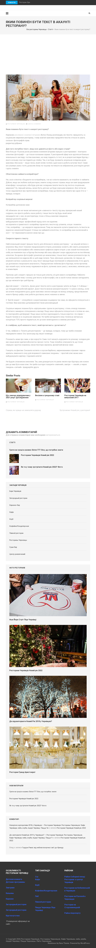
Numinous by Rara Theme (58, 943)
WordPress (85, 943)
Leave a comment (34, 124)
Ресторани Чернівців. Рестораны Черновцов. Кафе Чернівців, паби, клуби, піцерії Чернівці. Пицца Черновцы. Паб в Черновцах (46, 940)
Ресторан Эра (24, 2)
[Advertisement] (48, 52)
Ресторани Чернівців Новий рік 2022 (37, 455)
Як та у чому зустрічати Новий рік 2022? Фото (42, 467)
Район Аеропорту (72, 913)
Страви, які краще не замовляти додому (23, 410)
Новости (11, 2)
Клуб (11, 519)
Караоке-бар (14, 505)
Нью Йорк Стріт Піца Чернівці (22, 620)
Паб (37, 896)
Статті (50, 29)
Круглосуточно (13, 916)
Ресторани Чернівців (15, 124)
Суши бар (13, 547)
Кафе (11, 512)
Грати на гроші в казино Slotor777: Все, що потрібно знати (36, 450)
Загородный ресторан (18, 498)
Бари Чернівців (15, 491)
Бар (36, 877)
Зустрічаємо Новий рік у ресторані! (75, 410)
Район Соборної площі (74, 877)
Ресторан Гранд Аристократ (22, 772)
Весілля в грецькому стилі (47, 395)
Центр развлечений (17, 554)
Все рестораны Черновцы (36, 29)
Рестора (68, 905)
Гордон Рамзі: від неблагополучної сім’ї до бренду (42, 848)
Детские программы (15, 882)
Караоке (10, 899)
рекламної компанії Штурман (27, 135)
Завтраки (10, 888)
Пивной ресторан (16, 533)
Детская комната (14, 879)
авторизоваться (53, 435)
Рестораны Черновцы (18, 540)
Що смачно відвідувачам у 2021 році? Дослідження (18, 396)
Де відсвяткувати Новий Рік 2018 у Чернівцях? (30, 721)
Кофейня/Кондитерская (19, 526)
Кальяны (10, 893)
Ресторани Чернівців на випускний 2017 (75, 396)
